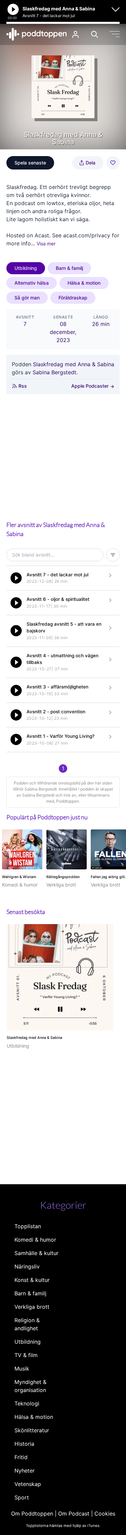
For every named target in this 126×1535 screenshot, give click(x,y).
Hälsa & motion (84, 283)
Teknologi (26, 1403)
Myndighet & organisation (30, 1386)
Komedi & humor (35, 1239)
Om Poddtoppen (32, 1513)
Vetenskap (27, 1484)
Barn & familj (69, 268)
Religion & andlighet (27, 1324)
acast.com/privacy (86, 235)
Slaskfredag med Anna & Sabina (73, 364)
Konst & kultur (32, 1280)
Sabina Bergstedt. (55, 372)
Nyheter (24, 1470)
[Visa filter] (113, 555)
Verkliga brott (31, 1306)
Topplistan (27, 1226)
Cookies (104, 1513)
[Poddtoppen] (36, 34)
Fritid (21, 1457)
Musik (21, 1368)
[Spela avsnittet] (16, 578)
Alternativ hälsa (31, 283)
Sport (21, 1497)
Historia (24, 1443)
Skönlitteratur (31, 1430)
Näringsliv (27, 1266)
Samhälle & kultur (36, 1253)
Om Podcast (73, 1513)
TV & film (26, 1355)
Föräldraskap (72, 297)
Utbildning (25, 268)
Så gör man (27, 297)
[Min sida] (75, 34)
